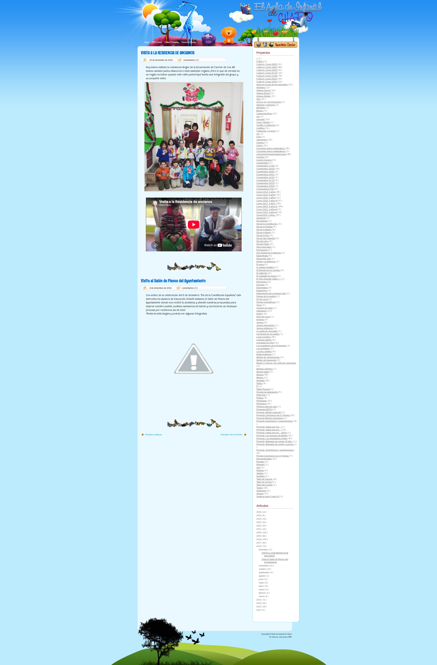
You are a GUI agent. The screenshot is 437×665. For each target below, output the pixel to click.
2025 (259, 515)
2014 (259, 603)
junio (261, 579)
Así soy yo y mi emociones (268, 102)
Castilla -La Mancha (266, 125)
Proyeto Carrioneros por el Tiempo (272, 456)
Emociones (261, 282)
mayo (261, 583)
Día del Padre (263, 244)
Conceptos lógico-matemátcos (270, 148)
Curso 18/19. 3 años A (266, 206)
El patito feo (262, 273)
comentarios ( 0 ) (191, 60)
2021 (259, 529)
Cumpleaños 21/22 (265, 177)
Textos (259, 488)
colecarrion (261, 140)
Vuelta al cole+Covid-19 (267, 496)
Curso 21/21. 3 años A (266, 209)
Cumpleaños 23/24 (265, 186)
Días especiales (264, 247)
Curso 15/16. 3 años (266, 198)
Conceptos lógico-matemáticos (271, 151)
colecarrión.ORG (285, 637)
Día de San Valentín (265, 238)
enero (262, 596)
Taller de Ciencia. (264, 479)
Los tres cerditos (264, 351)
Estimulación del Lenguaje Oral (271, 293)
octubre (262, 569)
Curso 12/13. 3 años (266, 192)
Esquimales (262, 288)
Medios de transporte (266, 360)
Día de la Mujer (263, 232)
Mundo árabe (262, 372)
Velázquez (261, 491)
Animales (261, 87)
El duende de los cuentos (268, 270)
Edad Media (262, 256)
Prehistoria (261, 401)
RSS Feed (157, 42)
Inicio (146, 42)
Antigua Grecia (263, 90)
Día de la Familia (264, 227)
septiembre (264, 572)
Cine (258, 137)
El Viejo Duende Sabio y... (268, 279)
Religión (260, 464)
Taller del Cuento (264, 485)
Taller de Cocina (264, 482)
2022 (259, 526)
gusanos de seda (264, 308)
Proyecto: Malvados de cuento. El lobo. (274, 441)
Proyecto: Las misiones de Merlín (272, 435)
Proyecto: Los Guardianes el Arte (271, 438)
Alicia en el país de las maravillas (272, 84)
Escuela (260, 285)
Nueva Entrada (189, 42)
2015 (259, 600)
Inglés (259, 314)
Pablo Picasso (263, 389)
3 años (259, 61)
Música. (260, 377)
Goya (259, 305)
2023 (259, 522)
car (258, 116)
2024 (259, 519)
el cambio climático (265, 267)
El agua (260, 264)
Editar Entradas (172, 42)
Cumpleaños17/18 (265, 189)
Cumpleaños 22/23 (265, 183)
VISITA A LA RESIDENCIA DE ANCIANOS (167, 52)
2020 (259, 532)
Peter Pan (261, 395)
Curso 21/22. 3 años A (266, 212)
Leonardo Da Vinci (265, 343)
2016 (259, 546)
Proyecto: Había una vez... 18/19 (271, 433)
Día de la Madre (264, 229)
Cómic (259, 145)
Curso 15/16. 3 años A (266, 200)
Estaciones (261, 290)
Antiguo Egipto (263, 96)
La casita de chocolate (267, 331)
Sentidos (260, 476)
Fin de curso (262, 299)
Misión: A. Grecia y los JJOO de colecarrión (276, 363)
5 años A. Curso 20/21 (266, 79)
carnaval (260, 119)
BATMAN (260, 108)
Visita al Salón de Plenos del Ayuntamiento (173, 280)
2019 (259, 536)
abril (261, 586)
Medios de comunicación (268, 357)
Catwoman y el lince (266, 131)
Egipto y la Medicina (266, 261)
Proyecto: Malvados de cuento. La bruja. (275, 444)
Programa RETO (264, 409)
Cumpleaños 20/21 (265, 174)
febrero (262, 593)
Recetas (260, 462)
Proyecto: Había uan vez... (268, 427)
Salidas (260, 473)
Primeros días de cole (266, 406)
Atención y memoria (265, 105)
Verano (260, 493)
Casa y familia (263, 122)
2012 (259, 610)
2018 (259, 539)
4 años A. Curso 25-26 (267, 73)
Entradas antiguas (153, 434)
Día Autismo (262, 221)
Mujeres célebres (264, 369)
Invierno (260, 319)
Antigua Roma (263, 93)
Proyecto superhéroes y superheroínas (274, 421)
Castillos (260, 128)
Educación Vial (263, 259)
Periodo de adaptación (267, 392)
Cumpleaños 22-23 (265, 180)
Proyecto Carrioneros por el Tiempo (273, 415)
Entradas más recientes (231, 434)
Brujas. (259, 111)
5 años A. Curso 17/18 (266, 76)
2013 (259, 606)
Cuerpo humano (264, 160)
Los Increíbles (263, 348)
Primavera (261, 404)
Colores (260, 142)
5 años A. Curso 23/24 (266, 82)
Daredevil (261, 218)
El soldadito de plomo (266, 276)
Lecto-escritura (263, 337)
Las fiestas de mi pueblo (267, 334)
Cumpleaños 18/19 (265, 169)
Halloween (261, 311)
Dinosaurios (262, 250)
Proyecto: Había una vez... (268, 430)
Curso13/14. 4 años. (266, 215)
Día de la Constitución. (267, 224)
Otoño (259, 383)
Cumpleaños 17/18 (265, 166)
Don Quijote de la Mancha (268, 253)
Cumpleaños (262, 163)
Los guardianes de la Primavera (271, 346)
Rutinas (260, 470)
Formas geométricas (266, 302)
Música (260, 375)
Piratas (259, 398)
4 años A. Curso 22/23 (266, 70)
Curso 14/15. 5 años (266, 195)
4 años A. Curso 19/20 (266, 67)
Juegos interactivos (265, 325)
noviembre (264, 565)
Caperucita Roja (264, 113)
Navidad (260, 380)
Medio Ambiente (264, 354)
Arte (258, 99)
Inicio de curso (263, 317)
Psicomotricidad (264, 459)
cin (258, 134)
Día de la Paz (262, 235)
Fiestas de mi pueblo (266, 296)
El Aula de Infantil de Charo (281, 634)
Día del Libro (262, 241)
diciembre (264, 549)
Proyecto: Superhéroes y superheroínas (275, 450)
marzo (262, 589)
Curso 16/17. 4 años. (266, 203)
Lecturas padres (264, 340)
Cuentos (260, 157)
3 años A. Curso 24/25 (266, 64)
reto (258, 467)
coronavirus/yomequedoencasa (271, 154)
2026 (259, 512)
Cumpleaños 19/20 (265, 171)
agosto (262, 576)
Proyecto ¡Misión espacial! (268, 412)
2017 (259, 543)
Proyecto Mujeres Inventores (269, 418)
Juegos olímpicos (264, 328)
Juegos (260, 322)
